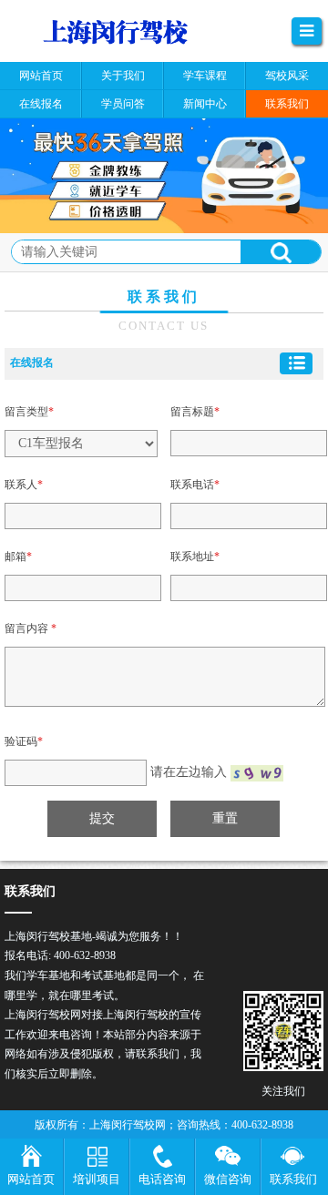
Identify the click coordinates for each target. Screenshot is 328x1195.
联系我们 (293, 1179)
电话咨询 (162, 1179)
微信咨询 (227, 1179)
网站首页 (31, 1179)
